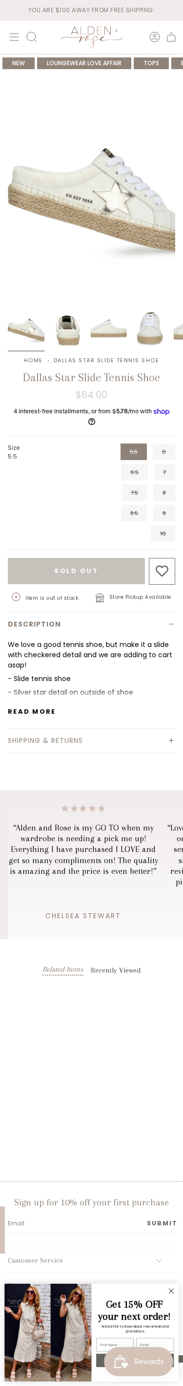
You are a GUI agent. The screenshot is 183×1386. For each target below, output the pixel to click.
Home (33, 360)
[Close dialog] (171, 1290)
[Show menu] (12, 37)
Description (34, 624)
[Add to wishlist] (162, 571)
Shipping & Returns (45, 740)
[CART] (171, 37)
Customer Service (35, 1260)
